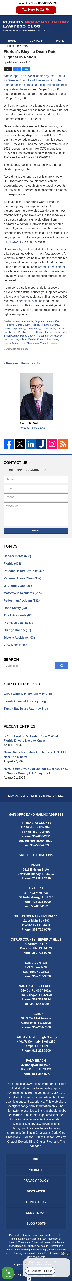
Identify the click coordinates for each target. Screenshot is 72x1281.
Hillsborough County (14, 328)
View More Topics (15, 645)
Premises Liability (19, 622)
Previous (11, 363)
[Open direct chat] (62, 1253)
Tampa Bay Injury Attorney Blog (26, 708)
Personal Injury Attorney (50, 335)
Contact (36, 40)
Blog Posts (36, 1223)
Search (61, 665)
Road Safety (53, 339)
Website (36, 1169)
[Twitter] (19, 444)
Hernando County (50, 324)
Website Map (36, 1212)
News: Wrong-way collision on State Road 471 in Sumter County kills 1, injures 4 (36, 771)
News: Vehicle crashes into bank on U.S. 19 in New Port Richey (35, 754)
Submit (36, 530)
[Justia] (41, 444)
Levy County (48, 328)
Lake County (33, 328)
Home (12, 40)
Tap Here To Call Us (36, 9)
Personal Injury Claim (15, 339)
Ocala (39, 332)
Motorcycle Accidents (23, 593)
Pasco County (27, 335)
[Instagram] (52, 444)
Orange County (52, 332)
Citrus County (23, 324)
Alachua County (24, 321)
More (60, 40)
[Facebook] (9, 444)
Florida (35, 324)
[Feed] (63, 444)
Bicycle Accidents (44, 321)
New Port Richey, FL (24, 332)
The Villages (28, 343)
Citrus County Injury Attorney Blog (28, 693)
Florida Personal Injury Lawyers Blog (36, 26)
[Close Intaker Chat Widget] (68, 1253)
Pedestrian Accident (22, 600)
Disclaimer (36, 1191)
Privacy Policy (36, 1180)
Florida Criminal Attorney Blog (25, 701)
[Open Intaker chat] (29, 1279)
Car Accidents (17, 556)
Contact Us (15, 463)
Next (35, 363)
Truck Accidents (18, 615)
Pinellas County (36, 339)
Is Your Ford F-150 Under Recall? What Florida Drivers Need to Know (31, 738)
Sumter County (12, 343)
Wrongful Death (48, 343)
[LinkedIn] (30, 444)
